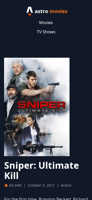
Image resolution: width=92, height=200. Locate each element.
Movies (46, 22)
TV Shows (46, 32)
